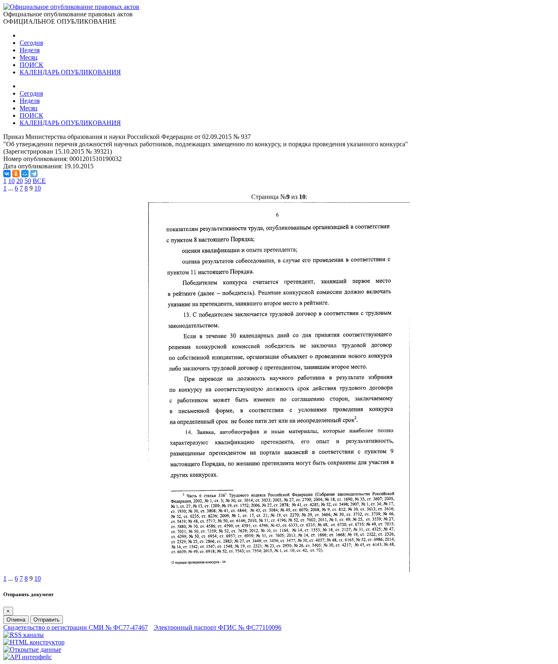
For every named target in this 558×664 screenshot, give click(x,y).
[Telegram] (34, 173)
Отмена (16, 620)
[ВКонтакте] (7, 173)
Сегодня (31, 42)
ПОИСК (31, 64)
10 (11, 180)
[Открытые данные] (32, 649)
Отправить (46, 620)
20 (19, 180)
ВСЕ (39, 180)
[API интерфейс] (27, 656)
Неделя (30, 50)
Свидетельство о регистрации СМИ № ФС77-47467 (75, 627)
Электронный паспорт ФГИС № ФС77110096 (217, 627)
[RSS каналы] (23, 634)
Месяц (29, 57)
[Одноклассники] (16, 173)
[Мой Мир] (25, 173)
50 (28, 180)
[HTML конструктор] (34, 642)
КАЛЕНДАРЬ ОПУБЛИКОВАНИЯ (70, 72)
